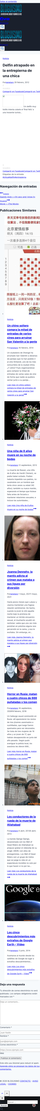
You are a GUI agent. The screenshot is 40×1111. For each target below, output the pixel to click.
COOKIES (12, 1084)
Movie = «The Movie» (9, 202)
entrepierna (20, 177)
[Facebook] (2, 20)
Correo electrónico (9, 1045)
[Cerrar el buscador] (2, 1098)
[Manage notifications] (34, 1105)
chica (6, 177)
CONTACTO (25, 1081)
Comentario (6, 1027)
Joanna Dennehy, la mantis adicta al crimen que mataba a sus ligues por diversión (20, 579)
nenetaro (10, 82)
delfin (12, 177)
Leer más (21, 390)
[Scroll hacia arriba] (2, 1093)
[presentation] (22, 265)
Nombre (4, 1036)
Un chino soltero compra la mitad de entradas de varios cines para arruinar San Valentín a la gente (22, 333)
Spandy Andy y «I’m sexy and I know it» (17, 195)
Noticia (6, 58)
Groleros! (4, 23)
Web (2, 1053)
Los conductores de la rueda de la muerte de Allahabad (21, 820)
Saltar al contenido (8, 1)
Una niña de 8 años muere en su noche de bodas (21, 455)
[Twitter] (5, 20)
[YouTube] (8, 20)
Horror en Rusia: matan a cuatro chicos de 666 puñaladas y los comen (22, 698)
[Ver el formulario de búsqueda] (2, 27)
